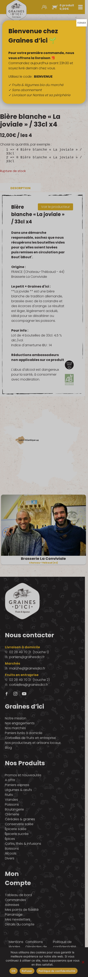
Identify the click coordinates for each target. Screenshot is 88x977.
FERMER (81, 22)
